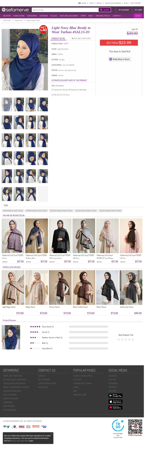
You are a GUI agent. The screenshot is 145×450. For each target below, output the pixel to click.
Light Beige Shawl (8, 307)
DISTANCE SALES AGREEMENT (15, 379)
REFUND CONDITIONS (82, 38)
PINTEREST (112, 387)
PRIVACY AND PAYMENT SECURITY (16, 387)
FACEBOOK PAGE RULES (12, 391)
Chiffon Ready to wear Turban (36, 210)
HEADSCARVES (32, 16)
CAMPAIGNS (7, 402)
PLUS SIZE (53, 16)
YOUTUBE (112, 391)
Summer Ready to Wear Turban (61, 210)
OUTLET (138, 16)
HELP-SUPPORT (136, 3)
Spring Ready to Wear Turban (86, 210)
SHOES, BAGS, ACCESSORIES (69, 16)
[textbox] (62, 10)
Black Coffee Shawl (80, 307)
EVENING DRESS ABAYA (82, 383)
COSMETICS (117, 16)
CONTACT (42, 376)
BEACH (91, 16)
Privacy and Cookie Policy (20, 441)
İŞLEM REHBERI (9, 406)
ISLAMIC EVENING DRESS (83, 376)
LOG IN (91, 3)
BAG (75, 391)
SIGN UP (99, 3)
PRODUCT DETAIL (58, 38)
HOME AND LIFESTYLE (103, 16)
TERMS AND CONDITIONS (12, 376)
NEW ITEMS (7, 16)
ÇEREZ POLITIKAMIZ (10, 398)
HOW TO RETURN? (10, 395)
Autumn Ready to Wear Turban (110, 210)
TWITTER (111, 379)
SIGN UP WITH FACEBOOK (113, 3)
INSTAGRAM (113, 383)
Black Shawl (101, 307)
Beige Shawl (30, 307)
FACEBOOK (112, 376)
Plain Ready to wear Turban (13, 210)
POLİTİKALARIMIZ (9, 410)
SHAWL (76, 387)
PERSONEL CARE (79, 395)
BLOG (126, 3)
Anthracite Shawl (126, 307)
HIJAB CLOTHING (18, 16)
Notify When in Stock (121, 59)
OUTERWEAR (43, 16)
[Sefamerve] (16, 9)
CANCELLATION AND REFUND (14, 383)
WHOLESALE (43, 387)
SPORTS (83, 16)
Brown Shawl (54, 307)
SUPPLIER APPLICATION (47, 383)
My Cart (138, 10)
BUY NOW (119, 42)
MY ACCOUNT (124, 10)
